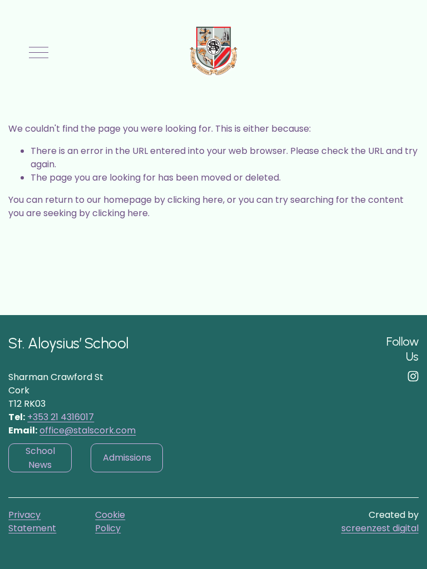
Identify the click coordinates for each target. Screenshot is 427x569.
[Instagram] (413, 376)
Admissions (127, 457)
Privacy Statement (32, 521)
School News (40, 458)
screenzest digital (380, 528)
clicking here (195, 199)
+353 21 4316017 (60, 417)
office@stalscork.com (87, 430)
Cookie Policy (110, 521)
